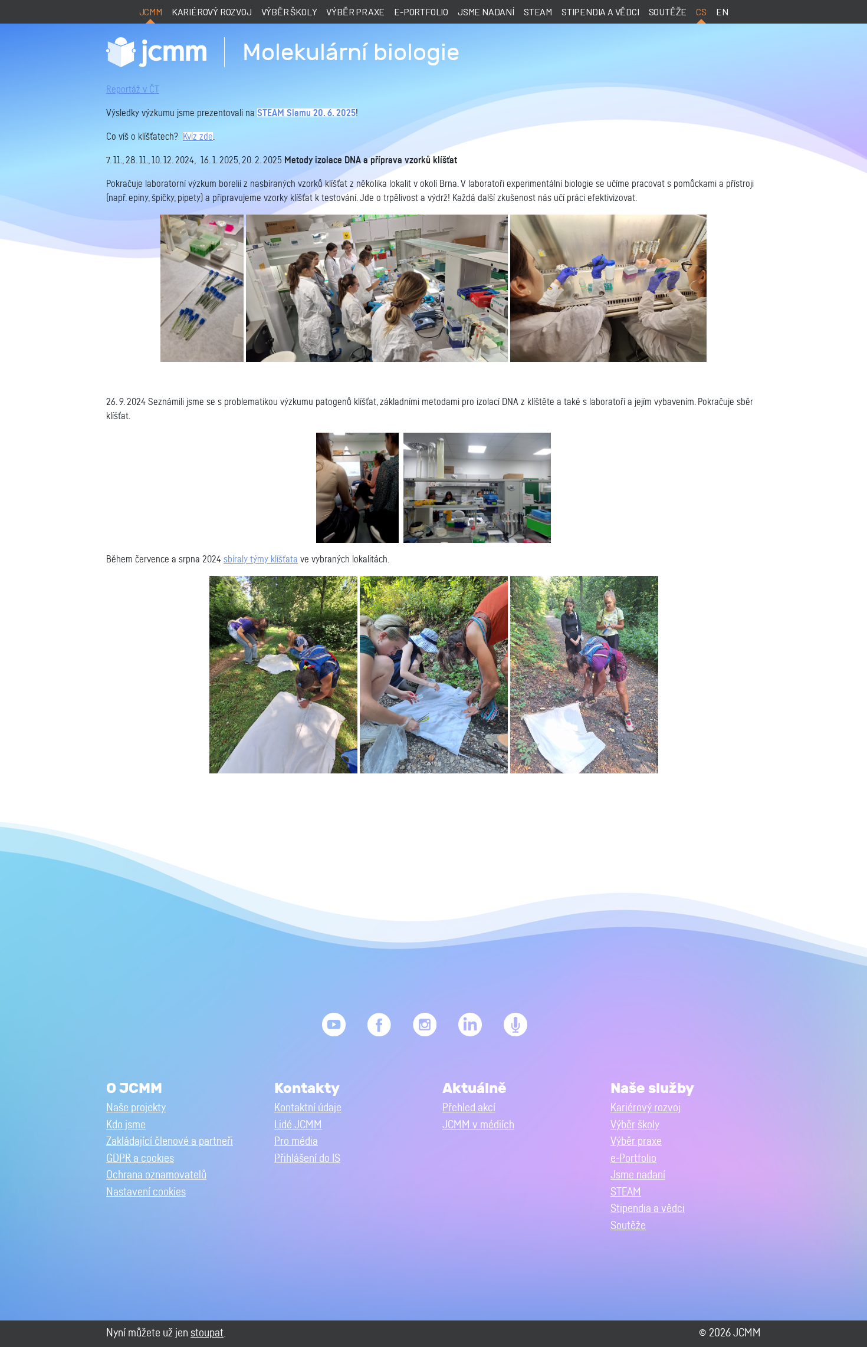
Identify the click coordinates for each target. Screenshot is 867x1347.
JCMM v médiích (478, 1125)
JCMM (150, 11)
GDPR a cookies (140, 1158)
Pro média (296, 1141)
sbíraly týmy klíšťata (261, 559)
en (722, 11)
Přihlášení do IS (307, 1158)
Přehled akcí (468, 1108)
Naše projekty (136, 1108)
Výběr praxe (355, 11)
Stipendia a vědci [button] (647, 1208)
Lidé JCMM (298, 1125)
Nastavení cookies (146, 1192)
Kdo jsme (126, 1125)
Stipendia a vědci (600, 11)
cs (701, 11)
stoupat (207, 1333)
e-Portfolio (421, 11)
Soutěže (668, 11)
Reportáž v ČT (132, 89)
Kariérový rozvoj (212, 11)
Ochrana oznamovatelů (156, 1175)
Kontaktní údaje (307, 1108)
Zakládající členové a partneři (169, 1141)
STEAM (538, 11)
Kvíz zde (198, 136)
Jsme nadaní (486, 11)
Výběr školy (289, 11)
